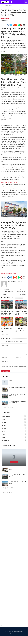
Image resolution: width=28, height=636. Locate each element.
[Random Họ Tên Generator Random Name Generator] (5, 389)
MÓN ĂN (3, 419)
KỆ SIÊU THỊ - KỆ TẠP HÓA (7, 492)
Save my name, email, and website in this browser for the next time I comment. (14, 367)
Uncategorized (14, 462)
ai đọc (10, 380)
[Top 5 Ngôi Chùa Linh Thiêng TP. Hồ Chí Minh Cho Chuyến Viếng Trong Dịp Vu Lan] (7, 304)
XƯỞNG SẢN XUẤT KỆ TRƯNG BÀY (9, 182)
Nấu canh (4, 428)
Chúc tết (3, 434)
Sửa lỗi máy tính (5, 440)
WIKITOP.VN (18, 633)
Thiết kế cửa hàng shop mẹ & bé (9, 273)
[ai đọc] (5, 382)
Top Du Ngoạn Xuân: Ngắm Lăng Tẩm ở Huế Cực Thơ (20, 293)
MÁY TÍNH (4, 422)
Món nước (4, 437)
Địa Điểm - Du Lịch (5, 18)
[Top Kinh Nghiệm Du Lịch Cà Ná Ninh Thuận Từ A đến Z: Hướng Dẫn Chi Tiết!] (21, 304)
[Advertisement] (14, 559)
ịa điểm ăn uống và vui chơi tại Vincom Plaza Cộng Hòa (8, 293)
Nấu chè (3, 431)
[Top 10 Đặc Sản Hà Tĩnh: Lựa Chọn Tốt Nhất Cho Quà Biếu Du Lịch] (21, 321)
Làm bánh (4, 425)
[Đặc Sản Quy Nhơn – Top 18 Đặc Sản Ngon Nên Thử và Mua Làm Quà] (7, 321)
